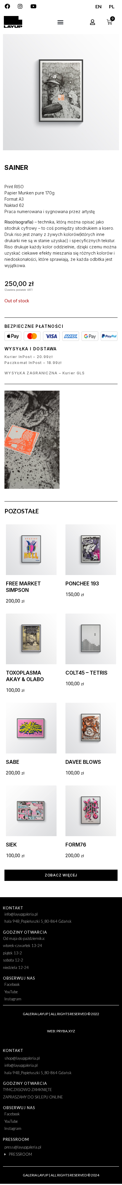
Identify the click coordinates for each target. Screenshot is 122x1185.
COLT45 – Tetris (86, 673)
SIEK (11, 845)
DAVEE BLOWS (83, 762)
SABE (12, 762)
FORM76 (75, 845)
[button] (60, 22)
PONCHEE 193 (82, 584)
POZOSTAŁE (21, 511)
